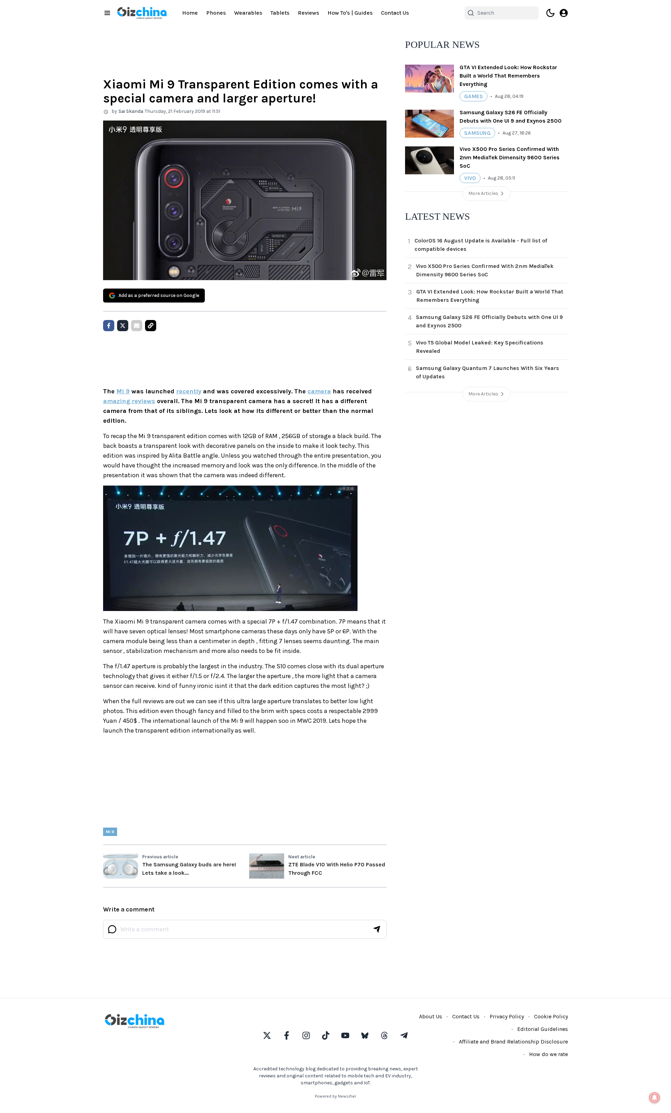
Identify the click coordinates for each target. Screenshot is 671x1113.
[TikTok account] (326, 1035)
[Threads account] (384, 1035)
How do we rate (548, 1054)
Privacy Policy (507, 1016)
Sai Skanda (130, 111)
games (473, 96)
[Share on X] (122, 325)
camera (319, 391)
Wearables (248, 12)
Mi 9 (123, 391)
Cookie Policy (551, 1016)
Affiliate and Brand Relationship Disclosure (513, 1041)
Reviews (308, 12)
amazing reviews (129, 401)
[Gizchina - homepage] (142, 13)
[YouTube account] (345, 1035)
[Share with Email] (136, 325)
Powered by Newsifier (335, 1096)
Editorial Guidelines (542, 1029)
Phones (216, 12)
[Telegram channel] (404, 1035)
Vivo (470, 178)
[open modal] (564, 13)
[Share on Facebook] (108, 325)
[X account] (267, 1035)
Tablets (279, 12)
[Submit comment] (376, 929)
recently (188, 391)
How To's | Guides (350, 12)
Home (190, 12)
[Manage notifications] (654, 1097)
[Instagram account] (306, 1035)
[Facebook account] (286, 1035)
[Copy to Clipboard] (150, 325)
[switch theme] (550, 13)
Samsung (477, 133)
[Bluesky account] (365, 1035)
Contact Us (395, 12)
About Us (430, 1016)
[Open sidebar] (107, 13)
